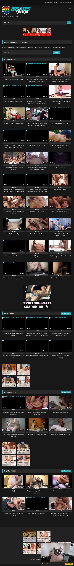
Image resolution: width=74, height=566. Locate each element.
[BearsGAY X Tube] (37, 10)
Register (68, 2)
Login (62, 2)
